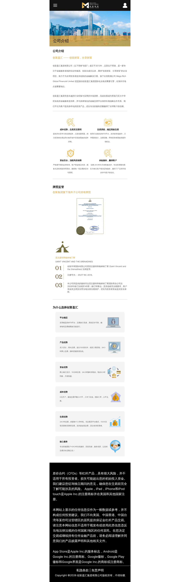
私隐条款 (82, 570)
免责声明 (97, 570)
